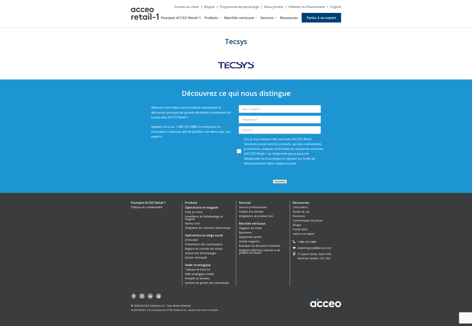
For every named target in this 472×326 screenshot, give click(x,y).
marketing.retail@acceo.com (314, 248)
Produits (211, 17)
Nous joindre (273, 7)
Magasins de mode (250, 228)
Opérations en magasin (201, 207)
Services (267, 17)
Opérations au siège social (204, 235)
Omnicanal (191, 240)
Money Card (192, 223)
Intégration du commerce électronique (208, 228)
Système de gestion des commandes (207, 283)
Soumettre (279, 181)
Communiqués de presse (307, 220)
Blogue (209, 7)
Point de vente (193, 212)
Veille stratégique (198, 265)
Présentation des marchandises (204, 244)
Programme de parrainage (239, 7)
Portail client (300, 229)
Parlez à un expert (321, 17)
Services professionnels (253, 207)
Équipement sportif (250, 237)
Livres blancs (300, 207)
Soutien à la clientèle (251, 211)
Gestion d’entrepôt (196, 257)
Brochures (299, 216)
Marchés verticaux (239, 17)
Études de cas (301, 211)
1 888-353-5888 (306, 242)
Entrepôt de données (197, 278)
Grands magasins (249, 241)
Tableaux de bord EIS (197, 269)
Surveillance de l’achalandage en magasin (204, 218)
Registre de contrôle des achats (204, 248)
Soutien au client (186, 7)
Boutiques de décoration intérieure (259, 245)
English (335, 7)
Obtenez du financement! (307, 7)
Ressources (289, 17)
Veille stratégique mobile (199, 274)
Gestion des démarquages (200, 253)
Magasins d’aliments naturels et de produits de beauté (259, 251)
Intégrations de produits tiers (256, 216)
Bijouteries (245, 232)
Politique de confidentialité (146, 207)
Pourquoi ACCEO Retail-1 (181, 17)
